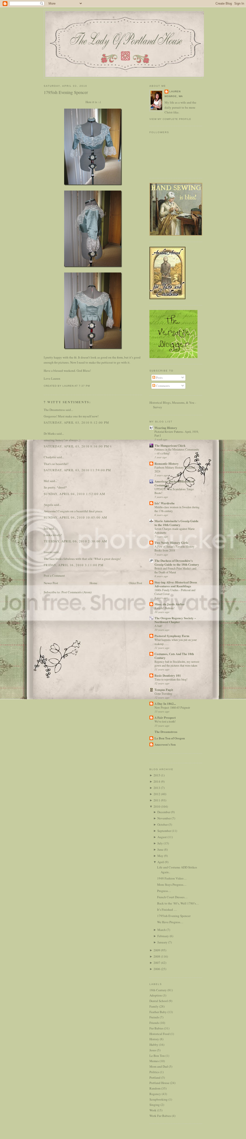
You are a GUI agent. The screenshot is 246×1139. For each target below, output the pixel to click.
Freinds (154, 1017)
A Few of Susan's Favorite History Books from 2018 (174, 548)
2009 (157, 950)
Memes (154, 1061)
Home (93, 583)
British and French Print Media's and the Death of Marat (175, 570)
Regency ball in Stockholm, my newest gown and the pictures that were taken (176, 663)
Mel (46, 481)
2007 (157, 962)
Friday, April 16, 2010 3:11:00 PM (74, 565)
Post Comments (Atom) (77, 592)
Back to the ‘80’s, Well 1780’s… (178, 903)
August (162, 837)
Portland (154, 1077)
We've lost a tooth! (165, 721)
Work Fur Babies (160, 1116)
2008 (157, 956)
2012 (157, 794)
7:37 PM (84, 385)
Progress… (164, 891)
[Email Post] (91, 385)
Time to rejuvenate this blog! (170, 679)
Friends (154, 1023)
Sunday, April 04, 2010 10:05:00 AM (75, 517)
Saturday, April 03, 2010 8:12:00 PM (76, 422)
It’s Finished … (167, 909)
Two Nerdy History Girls (171, 542)
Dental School (158, 1001)
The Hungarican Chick (169, 445)
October (162, 824)
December (163, 812)
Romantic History (166, 463)
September (164, 831)
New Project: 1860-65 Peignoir (172, 707)
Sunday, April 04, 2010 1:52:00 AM (74, 494)
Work (152, 1110)
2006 (157, 969)
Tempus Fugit (163, 689)
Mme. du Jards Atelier (169, 604)
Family (154, 1006)
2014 (157, 781)
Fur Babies (156, 1028)
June (160, 849)
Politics (154, 1072)
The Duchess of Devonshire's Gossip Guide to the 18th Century (176, 562)
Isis (46, 528)
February (163, 936)
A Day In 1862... (165, 703)
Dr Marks (50, 433)
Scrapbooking (158, 1099)
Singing (154, 1104)
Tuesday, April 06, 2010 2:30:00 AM (75, 541)
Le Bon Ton (157, 1055)
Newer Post (51, 583)
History (154, 1039)
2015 (157, 775)
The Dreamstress (54, 410)
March (161, 930)
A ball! (158, 626)
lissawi (48, 552)
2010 (157, 806)
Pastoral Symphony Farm (171, 635)
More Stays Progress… (171, 884)
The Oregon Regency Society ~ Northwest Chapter (175, 620)
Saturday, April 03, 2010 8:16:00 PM (76, 446)
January (162, 942)
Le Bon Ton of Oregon (169, 738)
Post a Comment (54, 575)
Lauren (175, 91)
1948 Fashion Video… (172, 878)
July (160, 843)
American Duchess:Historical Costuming (174, 483)
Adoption (155, 995)
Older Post (135, 583)
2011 (157, 800)
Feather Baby (158, 1012)
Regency (155, 1094)
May (160, 856)
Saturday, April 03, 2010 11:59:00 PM (77, 470)
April (160, 862)
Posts (159, 377)
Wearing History (165, 427)
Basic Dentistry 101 (167, 675)
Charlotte (50, 457)
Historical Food (159, 1034)
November (164, 818)
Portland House (159, 1083)
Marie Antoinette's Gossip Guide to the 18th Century (176, 523)
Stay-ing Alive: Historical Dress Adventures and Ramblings (175, 584)
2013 (157, 788)
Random (154, 1088)
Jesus (152, 1050)
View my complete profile (170, 119)
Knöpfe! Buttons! (164, 608)
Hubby (153, 1044)
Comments (162, 386)
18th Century (158, 990)
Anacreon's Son (165, 744)
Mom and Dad (158, 1066)
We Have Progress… (170, 922)
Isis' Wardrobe (164, 503)
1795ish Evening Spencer (66, 92)
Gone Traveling (163, 693)
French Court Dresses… (172, 897)
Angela (48, 504)
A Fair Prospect (165, 717)
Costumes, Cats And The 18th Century (174, 655)
